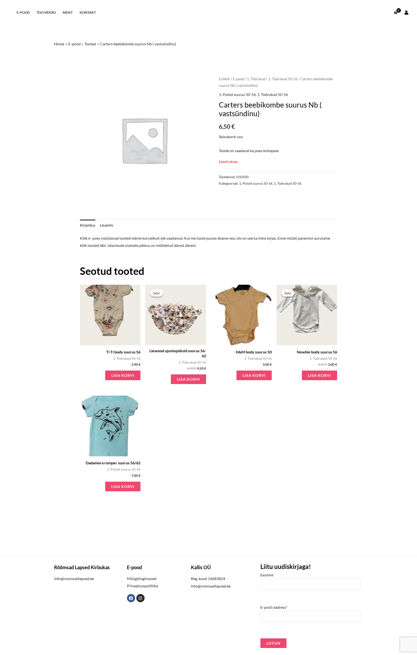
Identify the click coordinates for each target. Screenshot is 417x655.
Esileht (224, 79)
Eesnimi (266, 575)
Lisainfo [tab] (106, 225)
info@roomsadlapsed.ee (74, 578)
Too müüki (46, 12)
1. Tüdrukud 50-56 (283, 79)
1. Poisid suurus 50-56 (237, 94)
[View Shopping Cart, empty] (395, 12)
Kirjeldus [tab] (87, 225)
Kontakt (88, 12)
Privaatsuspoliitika (142, 585)
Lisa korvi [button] (122, 375)
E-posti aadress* (273, 607)
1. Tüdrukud (256, 79)
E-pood (23, 12)
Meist (68, 12)
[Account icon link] (406, 12)
